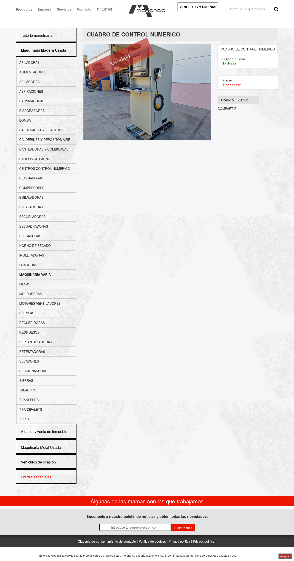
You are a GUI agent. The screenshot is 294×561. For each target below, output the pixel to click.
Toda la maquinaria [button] (36, 35)
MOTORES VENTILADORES (40, 303)
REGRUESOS (29, 332)
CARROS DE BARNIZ (35, 158)
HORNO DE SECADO (35, 245)
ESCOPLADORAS (32, 216)
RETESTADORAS (32, 351)
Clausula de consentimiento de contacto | (108, 541)
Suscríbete (182, 527)
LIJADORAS (28, 264)
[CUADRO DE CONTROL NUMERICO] (147, 92)
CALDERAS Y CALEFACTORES (42, 130)
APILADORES (29, 81)
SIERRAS (26, 380)
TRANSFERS (29, 399)
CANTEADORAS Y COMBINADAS (43, 149)
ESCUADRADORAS (33, 226)
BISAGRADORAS (32, 110)
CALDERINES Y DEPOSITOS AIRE (44, 139)
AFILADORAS (29, 62)
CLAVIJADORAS (31, 178)
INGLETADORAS (31, 255)
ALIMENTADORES (32, 72)
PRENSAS (26, 313)
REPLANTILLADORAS (35, 342)
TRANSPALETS (30, 409)
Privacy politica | (181, 541)
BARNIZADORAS (31, 101)
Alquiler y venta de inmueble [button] (44, 431)
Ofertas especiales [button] (36, 477)
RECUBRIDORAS (32, 322)
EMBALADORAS (31, 197)
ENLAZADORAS (31, 207)
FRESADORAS (30, 236)
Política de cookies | (154, 541)
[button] (43, 50)
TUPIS (24, 419)
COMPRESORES (31, 187)
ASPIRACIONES (31, 91)
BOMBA (25, 120)
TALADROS (27, 390)
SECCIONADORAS (33, 370)
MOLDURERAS (30, 293)
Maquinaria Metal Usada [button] (41, 447)
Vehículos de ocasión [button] (38, 462)
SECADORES (29, 361)
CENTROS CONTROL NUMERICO (44, 168)
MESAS (24, 284)
